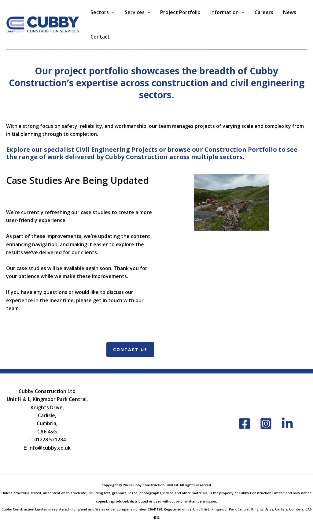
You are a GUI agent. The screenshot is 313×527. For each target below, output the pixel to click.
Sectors (99, 12)
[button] (112, 12)
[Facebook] (244, 423)
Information (224, 12)
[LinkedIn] (287, 423)
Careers (264, 12)
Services (135, 12)
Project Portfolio (180, 12)
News (289, 12)
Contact (100, 36)
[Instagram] (266, 423)
